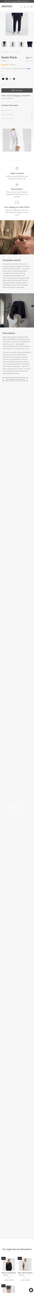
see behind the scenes (16, 816)
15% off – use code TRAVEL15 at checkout (17, 1)
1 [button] (10, 160)
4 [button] (16, 160)
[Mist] (10, 79)
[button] (8, 65)
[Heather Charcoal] (14, 79)
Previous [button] (1, 26)
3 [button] (14, 160)
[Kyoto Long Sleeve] (8, 1264)
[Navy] (7, 79)
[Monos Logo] (6, 6)
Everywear (5, 52)
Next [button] (32, 26)
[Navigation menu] (31, 7)
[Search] (21, 7)
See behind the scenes (15, 379)
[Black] (3, 79)
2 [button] (12, 160)
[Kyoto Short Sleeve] (25, 1264)
